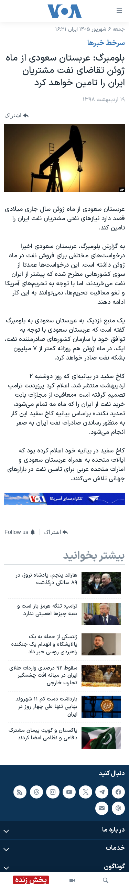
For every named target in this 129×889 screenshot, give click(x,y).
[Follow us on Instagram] (52, 792)
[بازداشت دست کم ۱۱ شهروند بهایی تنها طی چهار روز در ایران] (101, 707)
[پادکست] (118, 808)
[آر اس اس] (19, 792)
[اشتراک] (101, 808)
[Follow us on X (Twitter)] (85, 792)
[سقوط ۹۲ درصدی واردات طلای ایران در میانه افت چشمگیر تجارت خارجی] (101, 676)
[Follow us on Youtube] (69, 792)
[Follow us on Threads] (36, 792)
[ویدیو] (72, 880)
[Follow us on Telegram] (101, 792)
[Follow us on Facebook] (118, 792)
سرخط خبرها (106, 43)
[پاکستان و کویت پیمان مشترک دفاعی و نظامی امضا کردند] (101, 738)
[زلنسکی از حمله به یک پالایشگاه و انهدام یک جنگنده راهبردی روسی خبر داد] (101, 644)
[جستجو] (105, 880)
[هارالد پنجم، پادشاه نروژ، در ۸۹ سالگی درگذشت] (101, 583)
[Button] (16, 115)
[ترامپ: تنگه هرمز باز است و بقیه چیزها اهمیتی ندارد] (101, 614)
